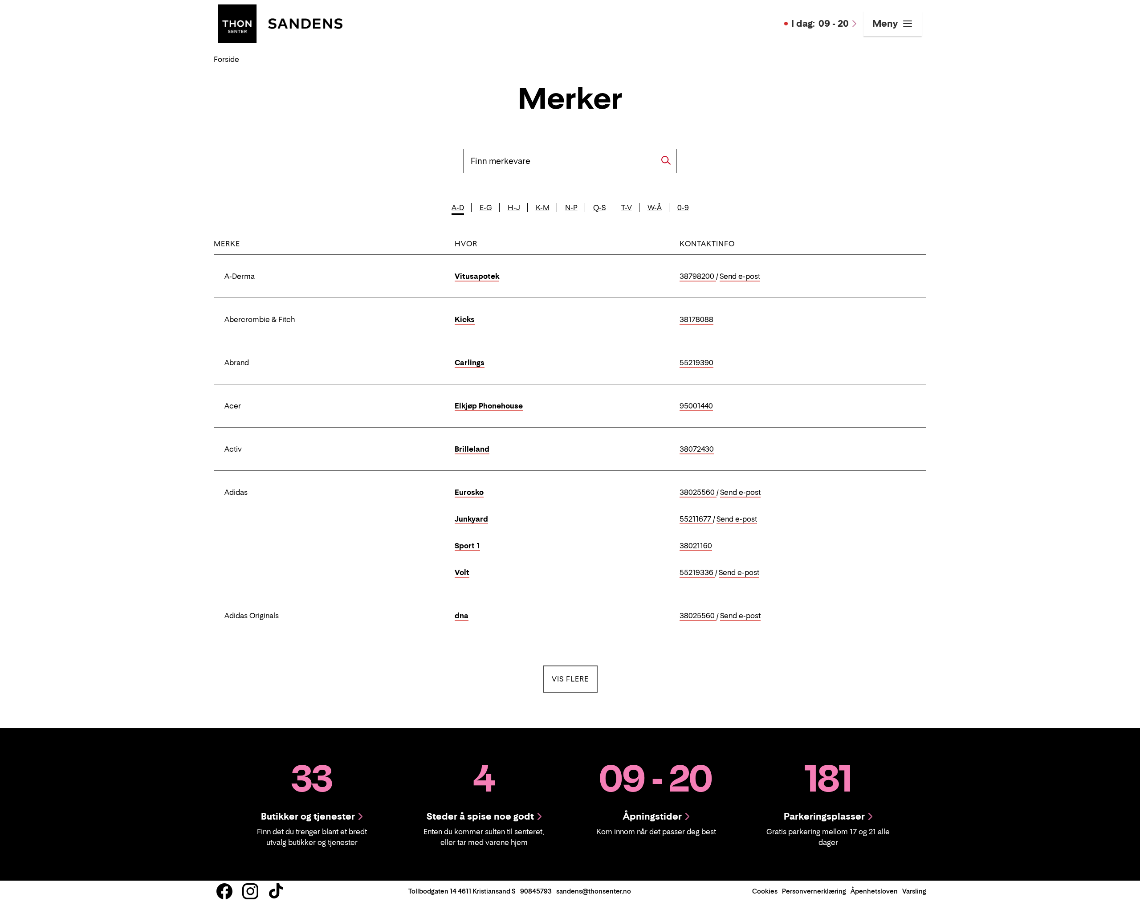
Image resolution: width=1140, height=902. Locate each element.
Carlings (469, 362)
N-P (571, 207)
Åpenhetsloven (874, 891)
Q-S (599, 207)
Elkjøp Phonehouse (489, 405)
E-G (486, 207)
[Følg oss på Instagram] (250, 891)
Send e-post (740, 277)
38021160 (696, 546)
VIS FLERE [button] (575, 678)
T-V (626, 207)
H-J (514, 207)
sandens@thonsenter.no (593, 891)
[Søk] (666, 160)
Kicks (465, 319)
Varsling (914, 891)
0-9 (683, 207)
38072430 (697, 449)
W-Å (654, 207)
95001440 (696, 406)
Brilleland (472, 449)
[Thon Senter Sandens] (280, 22)
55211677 (696, 519)
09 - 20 (820, 23)
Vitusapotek (477, 276)
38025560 (698, 493)
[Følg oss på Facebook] (224, 891)
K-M (543, 207)
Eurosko (469, 492)
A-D (458, 207)
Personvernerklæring (814, 891)
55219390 (696, 363)
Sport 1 (467, 545)
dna (461, 615)
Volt (462, 572)
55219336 (697, 573)
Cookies (765, 891)
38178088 (696, 320)
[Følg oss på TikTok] (276, 891)
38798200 (698, 277)
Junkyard (471, 518)
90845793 (536, 891)
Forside (226, 59)
